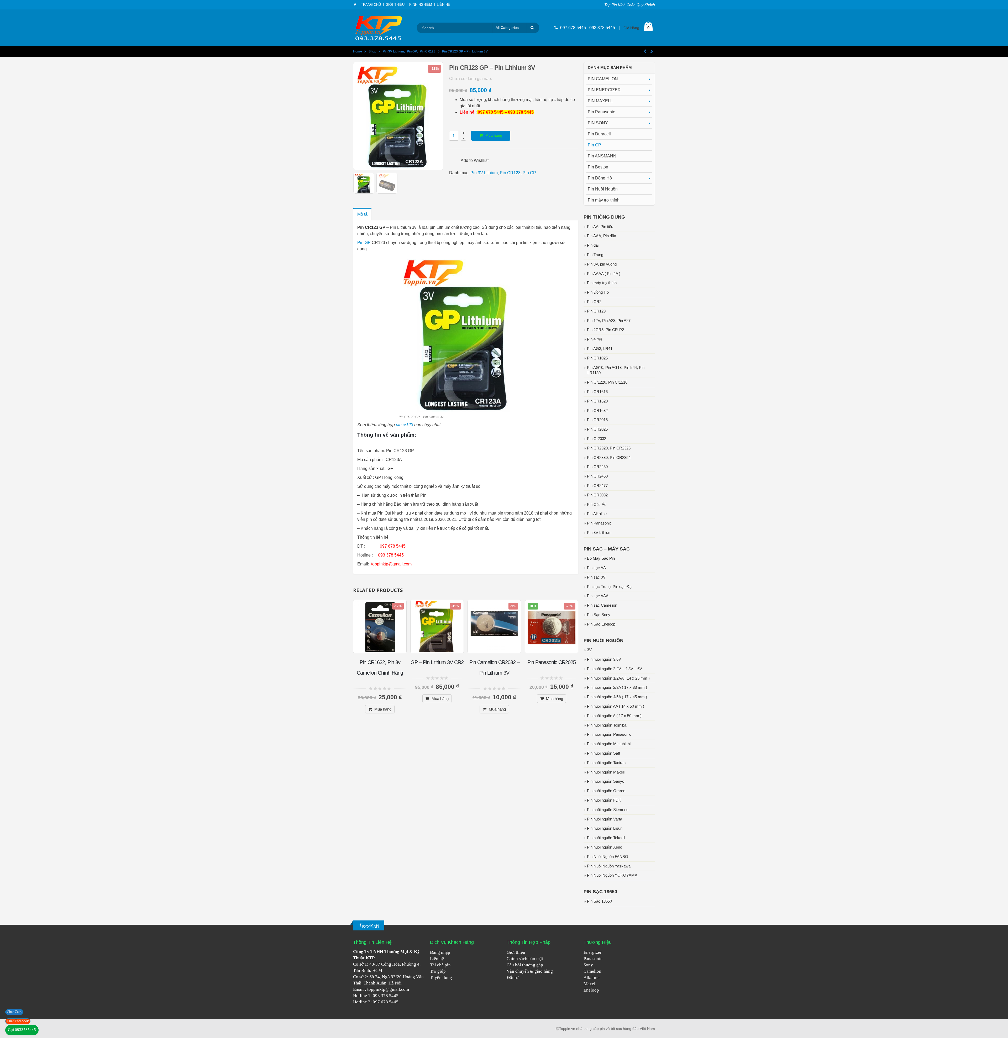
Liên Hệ (443, 5)
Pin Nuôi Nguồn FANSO (607, 857)
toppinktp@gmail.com (388, 989)
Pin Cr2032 (596, 439)
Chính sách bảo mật (525, 958)
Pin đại (592, 245)
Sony (588, 964)
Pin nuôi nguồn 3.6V (604, 659)
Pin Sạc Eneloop (601, 624)
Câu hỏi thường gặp (525, 964)
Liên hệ (437, 958)
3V (589, 650)
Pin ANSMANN (602, 156)
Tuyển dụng (441, 977)
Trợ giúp (438, 971)
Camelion (592, 971)
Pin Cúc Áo (596, 504)
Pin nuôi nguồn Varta (604, 819)
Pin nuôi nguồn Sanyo (605, 781)
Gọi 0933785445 (22, 1030)
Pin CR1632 (597, 411)
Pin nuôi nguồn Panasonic (609, 734)
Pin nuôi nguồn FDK (604, 800)
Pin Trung (595, 255)
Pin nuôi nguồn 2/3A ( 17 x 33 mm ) (617, 687)
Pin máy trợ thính (604, 200)
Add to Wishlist (475, 160)
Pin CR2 (594, 302)
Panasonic (593, 958)
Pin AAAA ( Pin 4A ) (603, 274)
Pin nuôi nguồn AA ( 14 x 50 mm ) (615, 706)
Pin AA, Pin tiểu (600, 227)
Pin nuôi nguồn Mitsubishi (609, 744)
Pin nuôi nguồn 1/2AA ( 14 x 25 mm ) (618, 678)
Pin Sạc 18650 (599, 901)
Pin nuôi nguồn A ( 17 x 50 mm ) (614, 716)
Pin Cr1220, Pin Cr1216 (607, 382)
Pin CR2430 (597, 467)
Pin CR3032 (597, 495)
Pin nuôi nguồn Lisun (604, 828)
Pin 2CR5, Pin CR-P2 (605, 330)
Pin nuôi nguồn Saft (603, 753)
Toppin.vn (368, 926)
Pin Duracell (599, 134)
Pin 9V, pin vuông (602, 264)
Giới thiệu (516, 952)
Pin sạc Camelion (602, 605)
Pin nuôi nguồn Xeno (604, 847)
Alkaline (592, 977)
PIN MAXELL (600, 101)
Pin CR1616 (597, 392)
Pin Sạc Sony (598, 615)
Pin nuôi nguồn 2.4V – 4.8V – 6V (614, 669)
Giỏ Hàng (631, 28)
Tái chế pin (440, 964)
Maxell (590, 983)
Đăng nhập (440, 952)
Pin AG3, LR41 (599, 349)
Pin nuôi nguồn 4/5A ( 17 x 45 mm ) (617, 697)
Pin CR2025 (597, 429)
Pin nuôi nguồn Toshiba (606, 725)
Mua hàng (493, 135)
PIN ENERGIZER (604, 90)
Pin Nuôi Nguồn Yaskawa (609, 866)
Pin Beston (598, 167)
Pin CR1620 (597, 401)
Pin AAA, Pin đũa (601, 236)
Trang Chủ (371, 5)
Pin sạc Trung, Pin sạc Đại (609, 587)
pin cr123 (404, 424)
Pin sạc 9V (596, 577)
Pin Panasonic (601, 112)
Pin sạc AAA (597, 596)
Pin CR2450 (597, 476)
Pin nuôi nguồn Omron (606, 791)
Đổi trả (513, 977)
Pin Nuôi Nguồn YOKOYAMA (612, 875)
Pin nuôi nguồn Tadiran (606, 763)
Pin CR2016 (597, 420)
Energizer (593, 952)
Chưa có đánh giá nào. (470, 78)
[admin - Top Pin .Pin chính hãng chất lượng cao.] (379, 28)
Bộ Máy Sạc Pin (601, 558)
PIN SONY (598, 123)
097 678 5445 (385, 1001)
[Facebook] (355, 4)
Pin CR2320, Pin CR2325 (609, 448)
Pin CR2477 (597, 486)
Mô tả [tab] (362, 214)
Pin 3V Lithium (484, 173)
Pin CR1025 (597, 358)
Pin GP (529, 173)
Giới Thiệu (395, 5)
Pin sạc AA (596, 568)
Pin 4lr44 (594, 339)
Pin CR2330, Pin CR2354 (609, 458)
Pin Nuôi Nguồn (603, 189)
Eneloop (591, 990)
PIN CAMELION (603, 79)
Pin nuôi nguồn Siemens (607, 810)
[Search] (533, 28)
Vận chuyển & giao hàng (530, 971)
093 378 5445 (385, 995)
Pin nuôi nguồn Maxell (605, 772)
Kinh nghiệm (420, 5)
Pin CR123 (510, 173)
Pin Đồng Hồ (600, 178)
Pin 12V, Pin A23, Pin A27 (609, 321)
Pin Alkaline (597, 514)
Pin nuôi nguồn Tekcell (606, 838)
